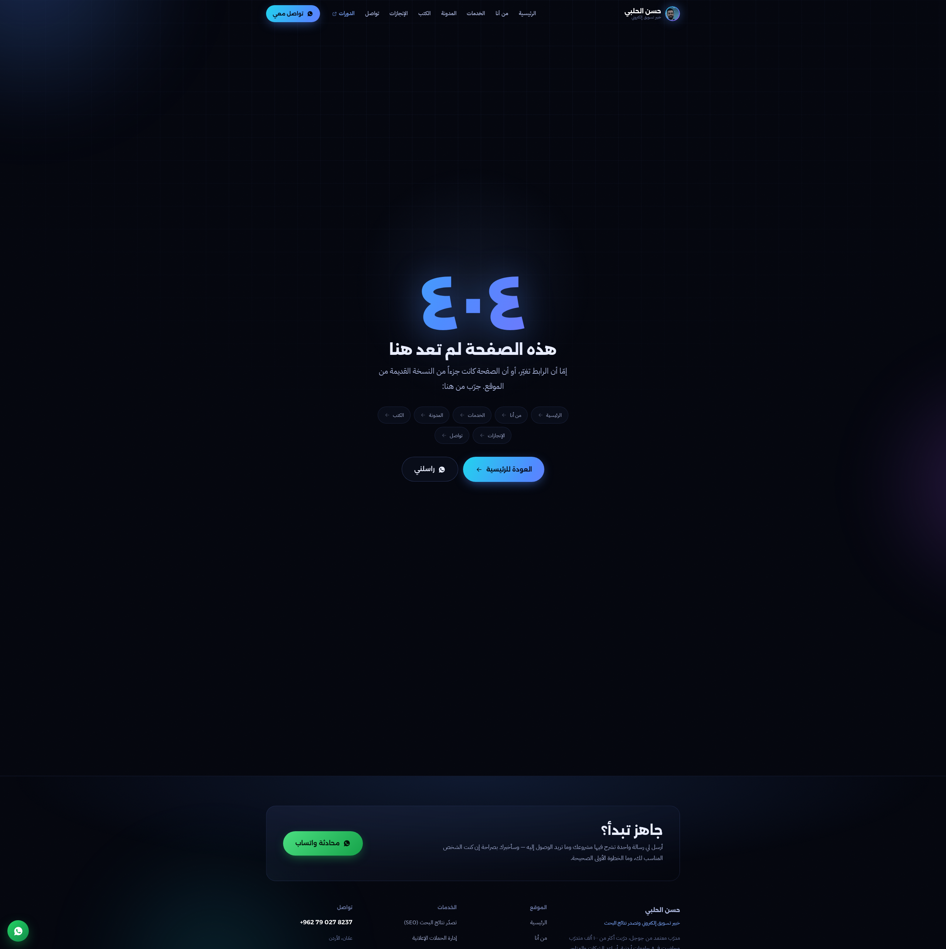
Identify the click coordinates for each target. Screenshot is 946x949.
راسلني (424, 469)
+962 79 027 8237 (326, 922)
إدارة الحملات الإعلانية (434, 938)
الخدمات (476, 13)
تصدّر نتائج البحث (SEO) (430, 922)
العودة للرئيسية (509, 469)
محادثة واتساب (317, 843)
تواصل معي (288, 13)
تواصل (372, 13)
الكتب (424, 13)
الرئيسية (527, 13)
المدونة (448, 13)
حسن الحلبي (662, 910)
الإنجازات (398, 13)
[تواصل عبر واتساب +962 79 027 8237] (18, 931)
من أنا (502, 13)
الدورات (346, 13)
